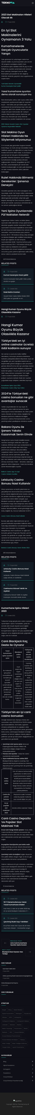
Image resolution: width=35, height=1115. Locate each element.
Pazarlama (18, 1028)
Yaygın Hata (6, 1047)
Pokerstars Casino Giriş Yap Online (12, 388)
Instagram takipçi (23, 1021)
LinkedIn (5, 1025)
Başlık (4, 1010)
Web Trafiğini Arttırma (19, 1043)
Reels (26, 1028)
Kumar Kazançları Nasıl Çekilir (11, 86)
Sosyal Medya (19, 1032)
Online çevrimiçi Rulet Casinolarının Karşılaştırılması (17, 976)
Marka (19, 1025)
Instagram (17, 1017)
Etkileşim (19, 1013)
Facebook (27, 1013)
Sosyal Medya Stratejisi (10, 1040)
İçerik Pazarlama (18, 1047)
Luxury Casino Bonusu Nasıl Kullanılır (13, 516)
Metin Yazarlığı (7, 1028)
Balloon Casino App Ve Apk (10, 472)
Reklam (4, 1032)
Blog (10, 1010)
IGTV (10, 1017)
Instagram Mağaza (8, 1021)
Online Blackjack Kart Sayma (9, 983)
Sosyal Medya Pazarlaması (11, 1036)
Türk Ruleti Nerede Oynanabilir (11, 84)
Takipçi (22, 1040)
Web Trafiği (6, 1043)
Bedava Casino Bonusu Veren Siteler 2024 (15, 548)
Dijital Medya (18, 1010)
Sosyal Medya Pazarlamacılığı (13, 1081)
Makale (12, 1025)
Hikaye (4, 1017)
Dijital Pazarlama (8, 1013)
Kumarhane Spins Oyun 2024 (10, 385)
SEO (11, 1032)
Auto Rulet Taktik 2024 (9, 969)
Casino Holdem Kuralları (9, 474)
